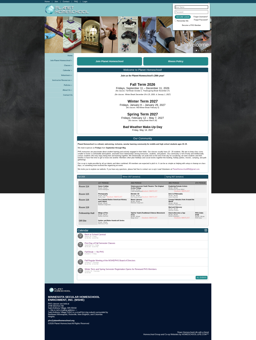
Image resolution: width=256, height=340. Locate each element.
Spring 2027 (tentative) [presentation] (174, 177)
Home (70, 55)
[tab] (99, 177)
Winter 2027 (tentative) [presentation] (131, 177)
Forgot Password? (201, 20)
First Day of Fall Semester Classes (100, 243)
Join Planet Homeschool (61, 60)
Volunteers (67, 75)
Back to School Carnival (95, 234)
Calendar (68, 70)
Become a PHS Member (191, 25)
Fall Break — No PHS (94, 252)
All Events (201, 278)
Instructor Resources (62, 80)
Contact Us (68, 95)
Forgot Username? (201, 17)
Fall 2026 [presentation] (81, 177)
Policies (68, 85)
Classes (68, 65)
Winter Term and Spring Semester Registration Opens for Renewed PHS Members (121, 269)
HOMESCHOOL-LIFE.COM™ (195, 334)
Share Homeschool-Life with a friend (193, 332)
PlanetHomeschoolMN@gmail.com (186, 169)
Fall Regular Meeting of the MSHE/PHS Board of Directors (110, 260)
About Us (68, 90)
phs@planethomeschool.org (61, 320)
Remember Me (182, 21)
